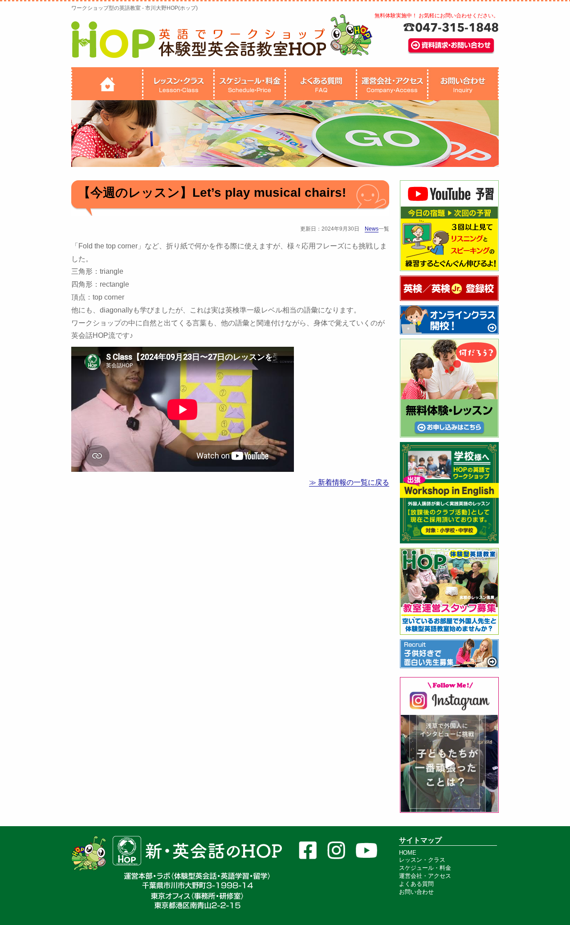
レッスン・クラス (422, 859)
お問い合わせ (416, 891)
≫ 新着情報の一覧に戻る (349, 482)
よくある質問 (416, 883)
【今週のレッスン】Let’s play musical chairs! (212, 192)
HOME (407, 852)
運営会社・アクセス (425, 875)
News (372, 229)
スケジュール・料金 (425, 867)
